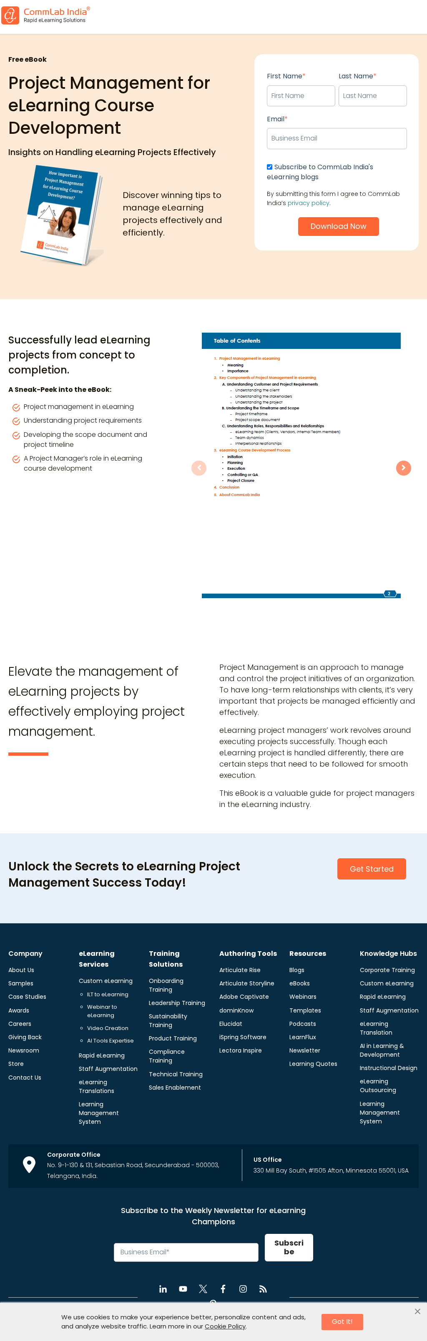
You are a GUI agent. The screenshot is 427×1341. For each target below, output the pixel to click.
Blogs (296, 970)
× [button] (418, 1312)
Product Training (173, 1038)
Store (16, 1064)
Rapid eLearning (102, 1055)
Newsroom (23, 1050)
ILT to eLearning (107, 994)
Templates (305, 1010)
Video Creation (107, 1028)
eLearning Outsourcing (378, 1085)
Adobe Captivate (244, 997)
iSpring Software (242, 1037)
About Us (21, 970)
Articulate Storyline (246, 983)
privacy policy (308, 203)
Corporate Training (387, 970)
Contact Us (24, 1077)
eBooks (299, 983)
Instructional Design (388, 1068)
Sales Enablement (175, 1087)
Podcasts (302, 1024)
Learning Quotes (313, 1064)
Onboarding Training (166, 985)
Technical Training (176, 1074)
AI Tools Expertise (110, 1041)
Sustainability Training (168, 1020)
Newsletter (304, 1050)
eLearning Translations (96, 1086)
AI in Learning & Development (382, 1050)
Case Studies (27, 997)
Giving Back (25, 1037)
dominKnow (236, 1010)
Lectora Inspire (240, 1050)
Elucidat (230, 1024)
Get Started (372, 869)
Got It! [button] (342, 1321)
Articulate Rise (240, 970)
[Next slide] (403, 468)
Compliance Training (167, 1056)
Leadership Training (177, 1003)
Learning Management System (99, 1113)
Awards (18, 1010)
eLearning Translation (376, 1028)
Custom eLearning (106, 981)
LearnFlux (302, 1037)
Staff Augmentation (108, 1069)
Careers (19, 1024)
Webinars (302, 997)
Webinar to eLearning (102, 1011)
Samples (20, 983)
